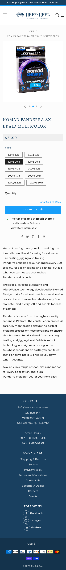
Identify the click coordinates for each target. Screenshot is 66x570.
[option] (33, 71)
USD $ (31, 543)
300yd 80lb (34, 175)
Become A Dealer (33, 485)
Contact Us (33, 480)
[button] (29, 106)
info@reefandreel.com (33, 407)
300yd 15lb (14, 175)
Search (33, 464)
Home (31, 31)
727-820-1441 (33, 412)
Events (33, 496)
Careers (33, 491)
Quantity (10, 193)
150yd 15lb (33, 154)
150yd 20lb (14, 161)
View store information (24, 228)
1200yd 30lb (36, 182)
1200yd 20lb (14, 182)
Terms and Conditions (33, 475)
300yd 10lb (34, 168)
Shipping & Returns (33, 459)
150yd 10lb (14, 154)
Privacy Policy (33, 469)
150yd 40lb (14, 168)
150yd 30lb (34, 161)
